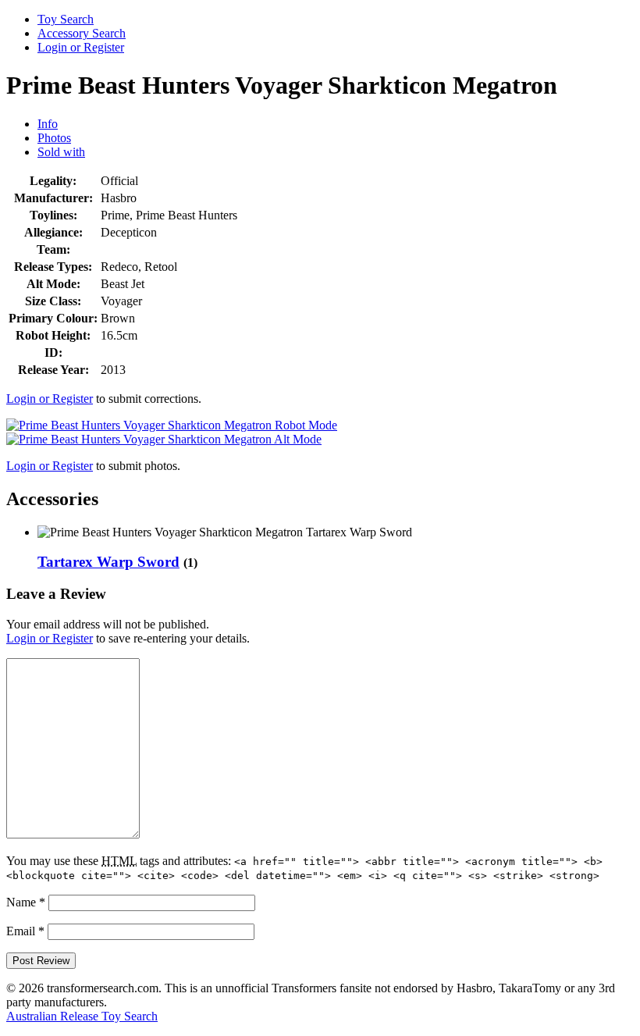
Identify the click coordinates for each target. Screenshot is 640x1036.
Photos (54, 137)
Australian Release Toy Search (82, 1016)
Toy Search (65, 19)
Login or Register (80, 47)
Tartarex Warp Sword (108, 562)
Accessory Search (81, 33)
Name (25, 902)
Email (25, 931)
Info (47, 123)
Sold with (61, 151)
